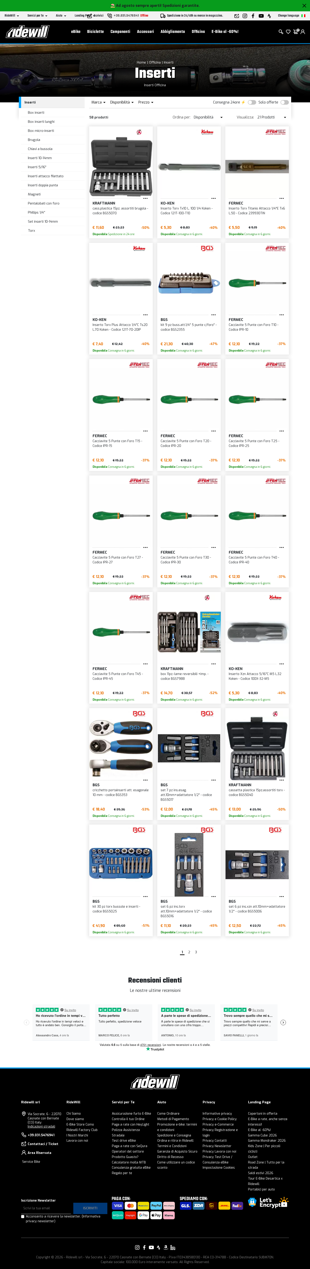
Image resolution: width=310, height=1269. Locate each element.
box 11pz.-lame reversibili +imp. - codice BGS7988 (185, 676)
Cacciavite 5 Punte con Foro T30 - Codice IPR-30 (186, 559)
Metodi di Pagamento (173, 1119)
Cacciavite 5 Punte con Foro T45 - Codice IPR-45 (118, 676)
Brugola (34, 140)
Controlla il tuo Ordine (128, 1119)
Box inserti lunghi (41, 121)
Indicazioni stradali (41, 1126)
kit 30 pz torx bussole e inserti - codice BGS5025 (116, 909)
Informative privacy (217, 1113)
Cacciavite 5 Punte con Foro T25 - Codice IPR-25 (254, 443)
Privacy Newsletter (217, 1146)
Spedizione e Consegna (174, 1135)
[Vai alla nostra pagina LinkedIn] (172, 1247)
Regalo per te (122, 1173)
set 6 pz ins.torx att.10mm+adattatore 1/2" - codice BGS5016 (186, 911)
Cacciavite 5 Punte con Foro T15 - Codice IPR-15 (117, 443)
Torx (31, 230)
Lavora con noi (77, 1140)
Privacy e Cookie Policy (220, 1119)
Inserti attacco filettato (46, 176)
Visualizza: (245, 117)
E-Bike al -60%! (225, 32)
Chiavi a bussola (40, 149)
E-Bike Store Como (80, 1124)
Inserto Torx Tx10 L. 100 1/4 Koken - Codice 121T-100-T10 (187, 210)
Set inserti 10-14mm (43, 221)
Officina (198, 32)
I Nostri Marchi (77, 1135)
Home (141, 62)
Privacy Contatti (215, 1140)
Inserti (168, 62)
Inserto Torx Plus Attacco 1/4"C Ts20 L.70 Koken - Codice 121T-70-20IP (120, 327)
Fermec (236, 203)
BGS (164, 319)
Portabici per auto (261, 1189)
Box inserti (36, 112)
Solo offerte (268, 102)
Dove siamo (75, 1119)
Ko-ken (167, 203)
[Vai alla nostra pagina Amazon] (165, 1247)
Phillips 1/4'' (36, 212)
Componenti (120, 32)
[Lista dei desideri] (288, 31)
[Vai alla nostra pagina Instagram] (137, 1247)
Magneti (34, 194)
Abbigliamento (173, 32)
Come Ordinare (168, 1113)
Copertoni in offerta (262, 1113)
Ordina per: (181, 117)
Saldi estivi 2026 (260, 1173)
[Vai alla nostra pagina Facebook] (144, 1247)
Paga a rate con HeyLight (130, 1124)
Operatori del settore (128, 1151)
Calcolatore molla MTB (129, 1162)
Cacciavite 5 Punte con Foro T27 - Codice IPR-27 (118, 559)
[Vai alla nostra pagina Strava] (158, 1247)
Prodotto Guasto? (125, 1157)
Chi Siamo (73, 1113)
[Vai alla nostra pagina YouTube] (151, 1247)
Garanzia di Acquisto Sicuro (177, 1151)
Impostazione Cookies (219, 1168)
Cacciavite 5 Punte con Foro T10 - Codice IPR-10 (253, 327)
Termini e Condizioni (172, 1146)
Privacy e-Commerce (218, 1124)
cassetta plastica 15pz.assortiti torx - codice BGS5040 (257, 792)
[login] (302, 31)
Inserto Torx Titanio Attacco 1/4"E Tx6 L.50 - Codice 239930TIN (257, 210)
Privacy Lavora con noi (219, 1151)
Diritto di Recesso (170, 1157)
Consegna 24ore (226, 102)
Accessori (145, 32)
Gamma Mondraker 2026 (267, 1140)
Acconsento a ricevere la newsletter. (63, 1218)
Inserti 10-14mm (40, 158)
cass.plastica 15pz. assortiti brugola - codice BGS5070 (120, 210)
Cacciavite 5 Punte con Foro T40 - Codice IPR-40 (254, 559)
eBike (75, 32)
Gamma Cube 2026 (262, 1135)
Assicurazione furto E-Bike (131, 1113)
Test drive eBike (124, 1140)
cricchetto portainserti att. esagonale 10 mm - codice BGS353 (121, 792)
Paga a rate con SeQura (129, 1146)
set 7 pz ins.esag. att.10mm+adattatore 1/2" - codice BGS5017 (186, 795)
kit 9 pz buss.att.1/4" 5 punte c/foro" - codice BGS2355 (189, 327)
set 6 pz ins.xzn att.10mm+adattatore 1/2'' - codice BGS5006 (257, 909)
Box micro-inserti (41, 130)
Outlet (253, 1157)
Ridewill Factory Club (82, 1130)
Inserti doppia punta (43, 185)
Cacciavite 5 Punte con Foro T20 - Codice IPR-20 (186, 443)
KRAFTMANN (104, 203)
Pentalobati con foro (43, 203)
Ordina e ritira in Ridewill (175, 1140)
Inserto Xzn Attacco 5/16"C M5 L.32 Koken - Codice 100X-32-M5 (255, 676)
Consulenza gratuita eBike (131, 1168)
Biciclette (95, 32)
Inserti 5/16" (37, 167)
